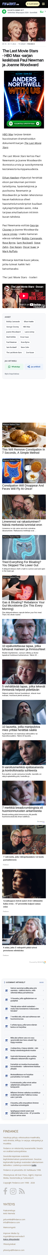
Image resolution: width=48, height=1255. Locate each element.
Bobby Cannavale (32, 238)
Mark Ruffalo (9, 251)
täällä (34, 1165)
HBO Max (7, 134)
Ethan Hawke (29, 321)
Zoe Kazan (16, 247)
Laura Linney (9, 234)
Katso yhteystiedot (11, 1239)
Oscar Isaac (29, 247)
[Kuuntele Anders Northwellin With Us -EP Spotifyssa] (24, 99)
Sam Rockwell (25, 242)
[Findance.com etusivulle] (10, 4)
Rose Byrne (8, 242)
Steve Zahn (25, 347)
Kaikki (41, 982)
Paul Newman (11, 342)
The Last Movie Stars (14, 352)
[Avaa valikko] (43, 4)
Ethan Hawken (10, 177)
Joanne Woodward (13, 332)
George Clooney (12, 327)
